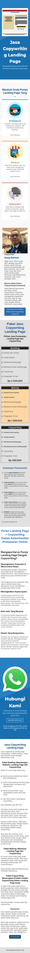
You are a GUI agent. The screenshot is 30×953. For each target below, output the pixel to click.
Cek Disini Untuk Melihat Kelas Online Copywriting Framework (15, 311)
